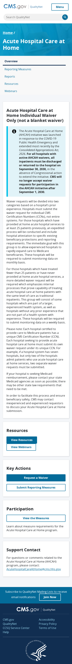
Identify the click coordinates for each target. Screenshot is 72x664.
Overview (11, 61)
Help (6, 632)
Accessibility (47, 620)
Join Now (50, 597)
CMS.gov (8, 620)
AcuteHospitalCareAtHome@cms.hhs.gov (33, 569)
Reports (10, 76)
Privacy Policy (48, 624)
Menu (60, 7)
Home (8, 32)
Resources (11, 84)
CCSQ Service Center (16, 628)
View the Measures (36, 518)
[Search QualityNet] (65, 17)
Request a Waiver (36, 478)
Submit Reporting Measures (36, 487)
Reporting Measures (18, 69)
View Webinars (21, 447)
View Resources (22, 440)
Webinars (11, 91)
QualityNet (10, 624)
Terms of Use (47, 628)
